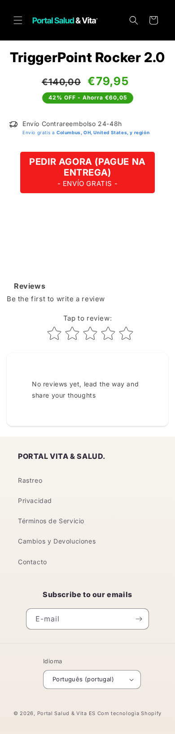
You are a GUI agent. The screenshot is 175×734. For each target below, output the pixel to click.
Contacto (32, 562)
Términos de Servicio (51, 521)
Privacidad (35, 500)
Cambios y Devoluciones (57, 541)
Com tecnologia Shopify (129, 713)
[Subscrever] (139, 619)
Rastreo (30, 480)
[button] (18, 20)
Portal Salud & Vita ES (66, 713)
